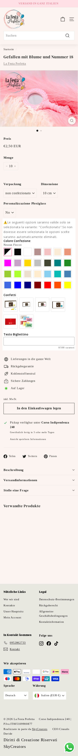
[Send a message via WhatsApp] (69, 747)
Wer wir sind (11, 599)
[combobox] (39, 35)
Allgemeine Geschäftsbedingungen (53, 613)
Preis (7, 138)
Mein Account (12, 617)
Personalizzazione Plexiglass (25, 203)
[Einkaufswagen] (63, 19)
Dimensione (49, 184)
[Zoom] (72, 121)
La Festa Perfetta (15, 63)
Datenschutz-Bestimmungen (56, 599)
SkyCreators (39, 729)
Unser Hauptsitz (14, 611)
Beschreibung (14, 470)
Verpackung (12, 184)
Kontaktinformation (51, 621)
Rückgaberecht (48, 605)
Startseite (9, 49)
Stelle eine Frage (16, 490)
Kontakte (9, 605)
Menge (9, 157)
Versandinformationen (20, 480)
